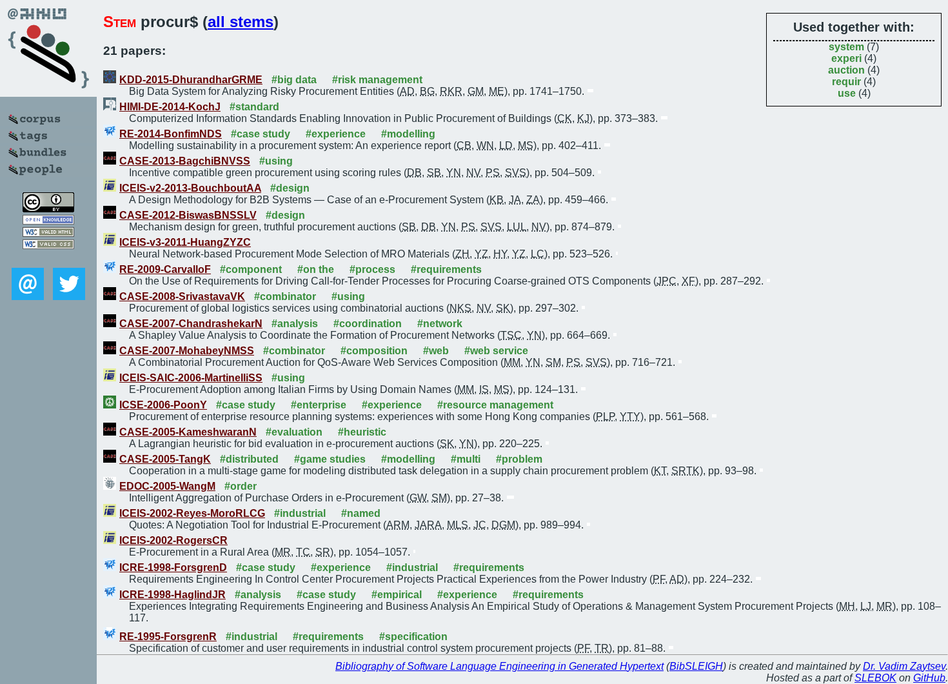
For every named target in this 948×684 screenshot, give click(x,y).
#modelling (408, 133)
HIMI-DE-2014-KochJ (170, 106)
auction (846, 70)
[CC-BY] (48, 208)
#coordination (367, 323)
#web (436, 350)
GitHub (929, 677)
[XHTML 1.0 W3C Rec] (48, 233)
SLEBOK (875, 677)
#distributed (249, 459)
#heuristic (362, 432)
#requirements (446, 269)
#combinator (285, 296)
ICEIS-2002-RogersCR (173, 540)
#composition (374, 350)
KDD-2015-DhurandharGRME (190, 79)
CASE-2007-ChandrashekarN (190, 323)
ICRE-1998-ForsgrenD (173, 567)
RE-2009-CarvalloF (165, 269)
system (846, 46)
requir (846, 81)
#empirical (396, 594)
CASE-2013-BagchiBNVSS (184, 161)
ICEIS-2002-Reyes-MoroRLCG (192, 513)
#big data (294, 79)
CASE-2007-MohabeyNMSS (186, 350)
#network (439, 323)
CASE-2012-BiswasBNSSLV (188, 215)
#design (290, 188)
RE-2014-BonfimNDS (170, 133)
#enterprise (318, 404)
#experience (336, 133)
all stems (240, 21)
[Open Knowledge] (48, 221)
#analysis (295, 323)
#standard (254, 106)
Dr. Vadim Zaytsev (904, 666)
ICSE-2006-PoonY (163, 404)
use (847, 93)
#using (276, 161)
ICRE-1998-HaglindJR (172, 594)
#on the (315, 269)
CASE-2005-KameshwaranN (188, 432)
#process (372, 269)
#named (360, 513)
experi (846, 58)
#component (251, 269)
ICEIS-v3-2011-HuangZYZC (185, 242)
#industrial (300, 513)
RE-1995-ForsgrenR (168, 636)
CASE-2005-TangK (165, 459)
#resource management (495, 404)
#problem (519, 459)
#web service (496, 350)
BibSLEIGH (696, 666)
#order (240, 486)
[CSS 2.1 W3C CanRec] (48, 258)
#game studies (330, 459)
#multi (465, 459)
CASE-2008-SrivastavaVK (182, 296)
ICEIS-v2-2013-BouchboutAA (190, 188)
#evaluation (294, 432)
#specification (413, 636)
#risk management (377, 79)
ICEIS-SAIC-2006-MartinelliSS (190, 377)
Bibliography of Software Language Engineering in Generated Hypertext (499, 666)
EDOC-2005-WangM (167, 486)
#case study (260, 133)
